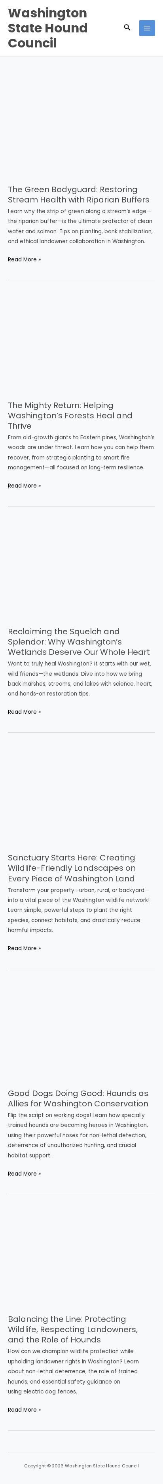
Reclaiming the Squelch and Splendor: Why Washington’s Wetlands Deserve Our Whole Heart (79, 642)
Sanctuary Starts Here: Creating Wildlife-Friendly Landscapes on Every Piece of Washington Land (72, 868)
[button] (127, 28)
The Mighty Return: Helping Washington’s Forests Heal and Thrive (70, 415)
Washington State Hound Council (48, 28)
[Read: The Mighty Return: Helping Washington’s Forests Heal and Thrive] (81, 342)
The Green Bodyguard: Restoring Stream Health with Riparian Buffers (79, 194)
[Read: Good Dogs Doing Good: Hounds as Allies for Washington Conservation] (81, 1031)
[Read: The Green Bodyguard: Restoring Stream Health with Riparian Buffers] (81, 126)
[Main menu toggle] (147, 28)
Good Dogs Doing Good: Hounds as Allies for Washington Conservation (78, 1098)
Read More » (24, 260)
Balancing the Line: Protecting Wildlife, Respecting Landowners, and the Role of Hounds (73, 1329)
